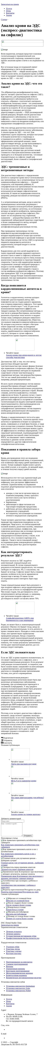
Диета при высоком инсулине (23, 764)
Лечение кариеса (13, 934)
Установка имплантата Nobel (18, 991)
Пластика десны (13, 949)
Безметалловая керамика (16, 975)
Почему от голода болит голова (19, 919)
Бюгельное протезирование (18, 971)
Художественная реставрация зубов (21, 936)
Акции (9, 15)
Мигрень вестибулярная (16, 914)
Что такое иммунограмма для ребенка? (27, 798)
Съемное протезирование (17, 964)
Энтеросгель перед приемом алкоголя (17, 869)
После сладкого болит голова (18, 905)
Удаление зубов (12, 947)
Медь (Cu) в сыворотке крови (23, 781)
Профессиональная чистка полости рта (22, 938)
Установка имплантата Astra (18, 988)
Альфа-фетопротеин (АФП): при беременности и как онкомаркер (20, 619)
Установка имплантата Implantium (20, 986)
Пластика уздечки (13, 951)
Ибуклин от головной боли (17, 901)
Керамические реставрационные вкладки (23, 978)
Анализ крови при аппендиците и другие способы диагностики (24, 356)
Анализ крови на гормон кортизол (25, 814)
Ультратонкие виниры (15, 969)
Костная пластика (13, 953)
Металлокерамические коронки (19, 973)
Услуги (9, 8)
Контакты (10, 13)
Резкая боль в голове (15, 910)
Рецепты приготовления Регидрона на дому (20, 892)
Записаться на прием (10, 4)
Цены (8, 11)
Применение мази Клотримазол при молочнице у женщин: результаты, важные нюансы (22, 877)
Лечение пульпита (14, 931)
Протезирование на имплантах (19, 962)
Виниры (9, 966)
